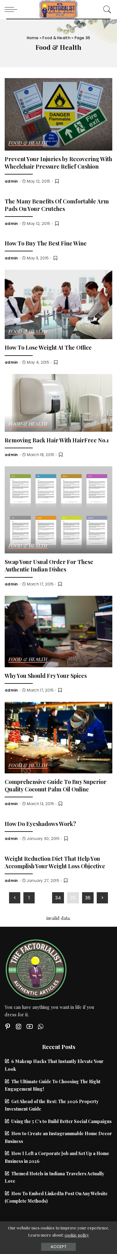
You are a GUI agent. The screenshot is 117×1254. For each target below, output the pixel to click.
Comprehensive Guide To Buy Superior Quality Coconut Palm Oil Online (55, 785)
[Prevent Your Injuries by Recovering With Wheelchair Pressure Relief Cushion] (58, 113)
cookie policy (77, 1235)
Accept (58, 1247)
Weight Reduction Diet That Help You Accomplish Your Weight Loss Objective (55, 862)
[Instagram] (19, 1026)
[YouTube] (30, 1026)
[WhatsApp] (40, 1026)
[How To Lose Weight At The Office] (58, 303)
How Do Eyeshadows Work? (40, 823)
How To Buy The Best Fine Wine (46, 243)
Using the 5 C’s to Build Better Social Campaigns (61, 1121)
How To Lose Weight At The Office (48, 347)
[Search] (105, 9)
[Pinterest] (8, 1026)
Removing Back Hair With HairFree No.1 (57, 440)
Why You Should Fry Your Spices (46, 675)
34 (58, 898)
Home (33, 37)
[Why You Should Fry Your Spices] (58, 630)
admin (11, 181)
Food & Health (56, 37)
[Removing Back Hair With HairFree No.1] (58, 402)
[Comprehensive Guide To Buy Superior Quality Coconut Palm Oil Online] (58, 736)
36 (87, 898)
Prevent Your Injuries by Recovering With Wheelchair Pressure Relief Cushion (58, 162)
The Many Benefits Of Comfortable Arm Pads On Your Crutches (57, 205)
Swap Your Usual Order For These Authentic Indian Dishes (49, 565)
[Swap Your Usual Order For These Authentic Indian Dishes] (58, 509)
